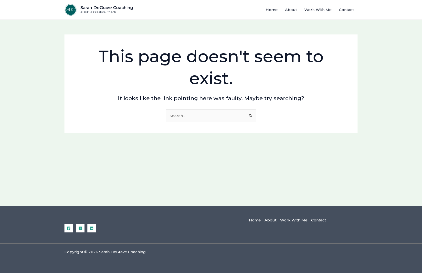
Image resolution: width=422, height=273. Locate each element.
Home (272, 9)
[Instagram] (80, 228)
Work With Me (318, 9)
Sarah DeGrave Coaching (106, 7)
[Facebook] (68, 228)
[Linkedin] (91, 228)
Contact (346, 9)
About (291, 9)
